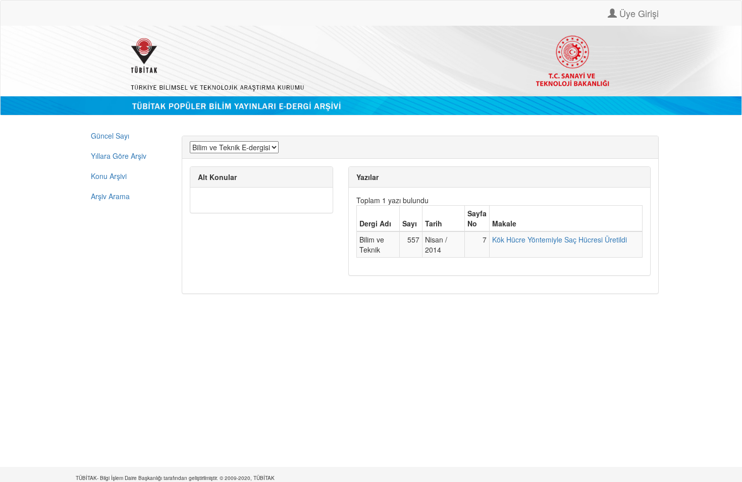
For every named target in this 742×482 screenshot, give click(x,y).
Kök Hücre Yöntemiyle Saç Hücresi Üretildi (559, 239)
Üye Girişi (638, 13)
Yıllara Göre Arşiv (118, 156)
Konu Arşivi (109, 176)
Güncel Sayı (110, 136)
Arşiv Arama (110, 196)
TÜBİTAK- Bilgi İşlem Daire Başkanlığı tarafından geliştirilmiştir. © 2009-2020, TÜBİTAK (175, 477)
